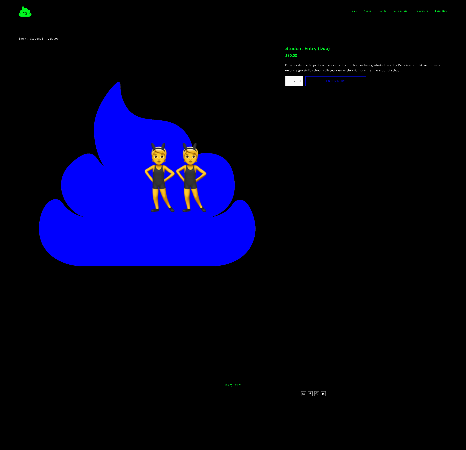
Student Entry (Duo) (44, 38)
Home (354, 11)
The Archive (421, 11)
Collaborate (401, 11)
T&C (238, 385)
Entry (22, 38)
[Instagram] (316, 393)
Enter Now (441, 11)
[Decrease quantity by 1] (288, 81)
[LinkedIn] (323, 393)
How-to (382, 11)
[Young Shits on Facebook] (310, 393)
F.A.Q (228, 385)
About (367, 11)
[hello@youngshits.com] (303, 393)
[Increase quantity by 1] (300, 81)
